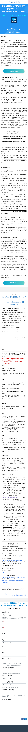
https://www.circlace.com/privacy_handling (12, 560)
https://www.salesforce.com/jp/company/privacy (13, 577)
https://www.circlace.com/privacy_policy (11, 556)
